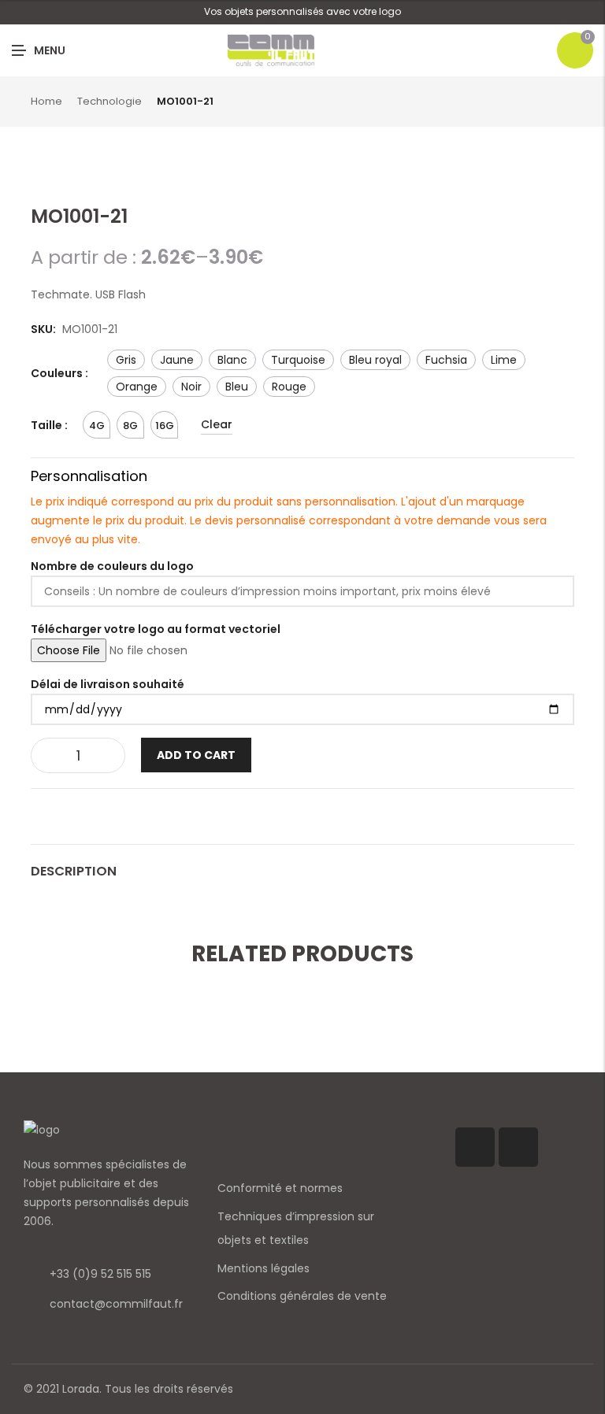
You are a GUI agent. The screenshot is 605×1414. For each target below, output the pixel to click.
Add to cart (196, 755)
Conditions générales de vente (302, 1296)
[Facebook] (475, 1147)
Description (74, 871)
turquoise (298, 360)
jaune (177, 360)
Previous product (550, 102)
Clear (216, 424)
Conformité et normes (280, 1188)
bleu (236, 386)
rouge (289, 386)
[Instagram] (518, 1147)
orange (137, 386)
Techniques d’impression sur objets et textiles (295, 1228)
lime (504, 360)
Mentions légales (263, 1268)
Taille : (49, 425)
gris (126, 360)
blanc (232, 360)
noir (191, 386)
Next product (568, 102)
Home (46, 101)
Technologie (109, 101)
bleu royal (375, 360)
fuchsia (446, 360)
